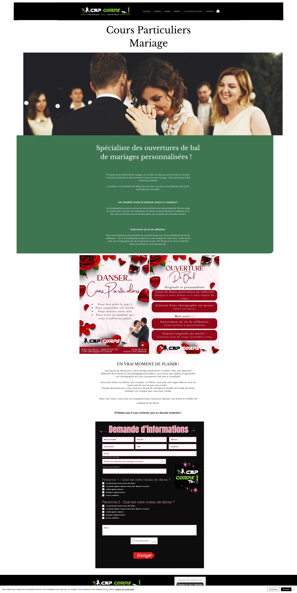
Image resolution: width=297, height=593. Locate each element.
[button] (218, 10)
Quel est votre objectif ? (111, 467)
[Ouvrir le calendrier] (162, 461)
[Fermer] (294, 589)
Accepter (286, 589)
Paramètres (273, 589)
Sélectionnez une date (110, 457)
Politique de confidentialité (124, 589)
